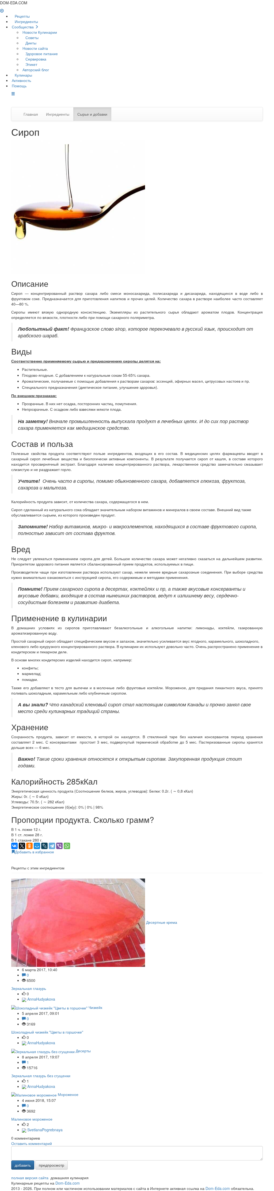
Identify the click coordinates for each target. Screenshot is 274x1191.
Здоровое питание (41, 53)
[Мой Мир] (37, 846)
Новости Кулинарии (39, 32)
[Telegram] (52, 846)
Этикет (30, 64)
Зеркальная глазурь (28, 988)
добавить (23, 1165)
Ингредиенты (26, 21)
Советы (31, 37)
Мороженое (68, 1094)
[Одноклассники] (29, 846)
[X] (22, 846)
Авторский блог (35, 69)
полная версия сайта (29, 1177)
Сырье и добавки (92, 114)
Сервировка (35, 59)
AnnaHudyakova (40, 999)
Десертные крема (161, 922)
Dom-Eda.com (67, 1183)
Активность (21, 80)
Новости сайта (34, 48)
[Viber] (59, 846)
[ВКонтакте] (14, 846)
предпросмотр (51, 1165)
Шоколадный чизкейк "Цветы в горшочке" (47, 1032)
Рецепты (22, 16)
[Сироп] (78, 206)
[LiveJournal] (44, 846)
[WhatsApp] (67, 846)
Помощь (18, 85)
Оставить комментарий (31, 1143)
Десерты (83, 1050)
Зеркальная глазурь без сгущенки (40, 1075)
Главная (31, 114)
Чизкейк (95, 1007)
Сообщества (23, 26)
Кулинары (23, 75)
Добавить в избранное (34, 851)
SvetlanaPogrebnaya (44, 1129)
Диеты (30, 43)
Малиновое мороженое (31, 1119)
